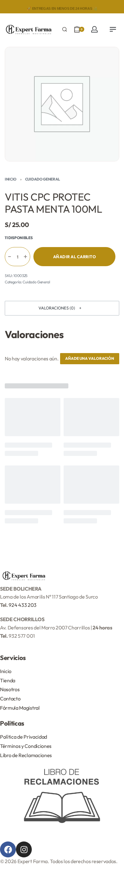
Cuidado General (42, 179)
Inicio (11, 179)
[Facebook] (8, 849)
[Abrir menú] (112, 29)
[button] (62, 308)
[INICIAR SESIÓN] (94, 29)
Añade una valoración (89, 358)
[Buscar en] (64, 29)
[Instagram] (24, 849)
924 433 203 (22, 605)
